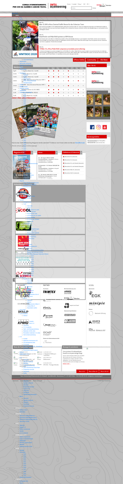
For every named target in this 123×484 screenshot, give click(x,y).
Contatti (74, 4)
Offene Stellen (79, 60)
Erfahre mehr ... (67, 363)
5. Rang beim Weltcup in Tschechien (49, 354)
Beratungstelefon (92, 140)
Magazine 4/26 (19, 152)
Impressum (15, 380)
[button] (18, 15)
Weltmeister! (46, 359)
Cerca (94, 8)
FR (87, 4)
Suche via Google (37, 380)
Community (91, 60)
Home (69, 4)
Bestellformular (80, 143)
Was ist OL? (82, 371)
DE (84, 4)
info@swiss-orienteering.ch (95, 376)
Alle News (104, 60)
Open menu (15, 13)
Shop (79, 4)
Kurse (40, 152)
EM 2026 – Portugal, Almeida (51, 365)
